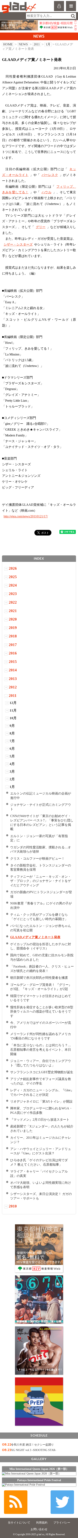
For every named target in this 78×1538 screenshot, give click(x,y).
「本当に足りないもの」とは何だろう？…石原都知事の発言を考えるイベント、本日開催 (40, 1049)
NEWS (23, 44)
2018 (13, 636)
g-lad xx (19, 7)
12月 (13, 703)
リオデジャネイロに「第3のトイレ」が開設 (41, 1101)
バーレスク (50, 175)
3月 (12, 771)
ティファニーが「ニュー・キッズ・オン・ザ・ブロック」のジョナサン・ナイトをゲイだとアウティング (40, 881)
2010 (13, 1206)
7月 (12, 741)
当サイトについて (19, 1522)
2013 (13, 679)
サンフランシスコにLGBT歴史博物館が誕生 (41, 1072)
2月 (12, 779)
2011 (37, 44)
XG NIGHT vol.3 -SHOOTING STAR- (33, 1450)
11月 (13, 710)
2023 (13, 594)
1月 (48, 44)
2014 (13, 670)
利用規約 (41, 1522)
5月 (12, 756)
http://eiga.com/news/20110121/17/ (26, 516)
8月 (12, 733)
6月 (12, 749)
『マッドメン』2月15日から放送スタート (39, 1119)
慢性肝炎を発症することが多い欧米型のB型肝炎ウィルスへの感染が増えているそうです (41, 1012)
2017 (13, 645)
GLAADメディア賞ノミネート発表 (35, 937)
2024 (13, 585)
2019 (13, 628)
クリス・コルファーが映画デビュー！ (37, 858)
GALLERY (39, 1459)
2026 (13, 568)
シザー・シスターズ (18, 244)
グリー (40, 227)
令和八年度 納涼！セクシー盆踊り (32, 1444)
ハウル (47, 192)
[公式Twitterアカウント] (62, 1502)
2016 (13, 653)
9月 (12, 726)
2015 (13, 661)
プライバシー (61, 1522)
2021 (13, 611)
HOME (8, 44)
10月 (13, 718)
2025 (13, 577)
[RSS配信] (15, 1502)
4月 (12, 764)
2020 (13, 619)
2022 (13, 602)
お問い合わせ (39, 1529)
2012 (13, 687)
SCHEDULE (39, 1435)
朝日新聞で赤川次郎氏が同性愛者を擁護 (39, 977)
